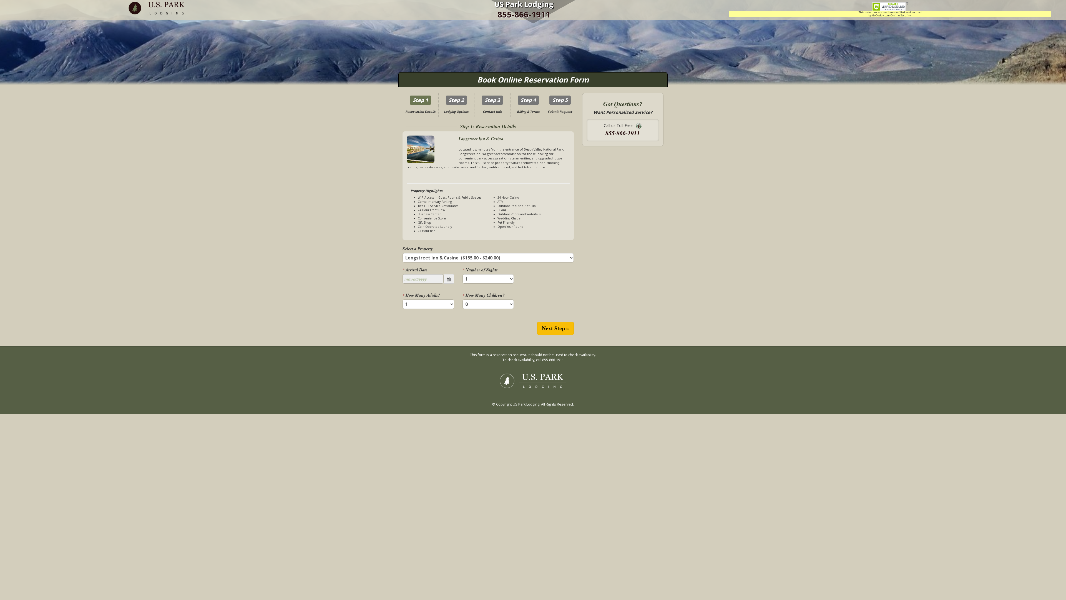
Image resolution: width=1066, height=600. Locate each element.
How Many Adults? (421, 295)
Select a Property (418, 249)
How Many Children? (483, 295)
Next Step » (555, 328)
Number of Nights (480, 270)
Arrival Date (415, 270)
